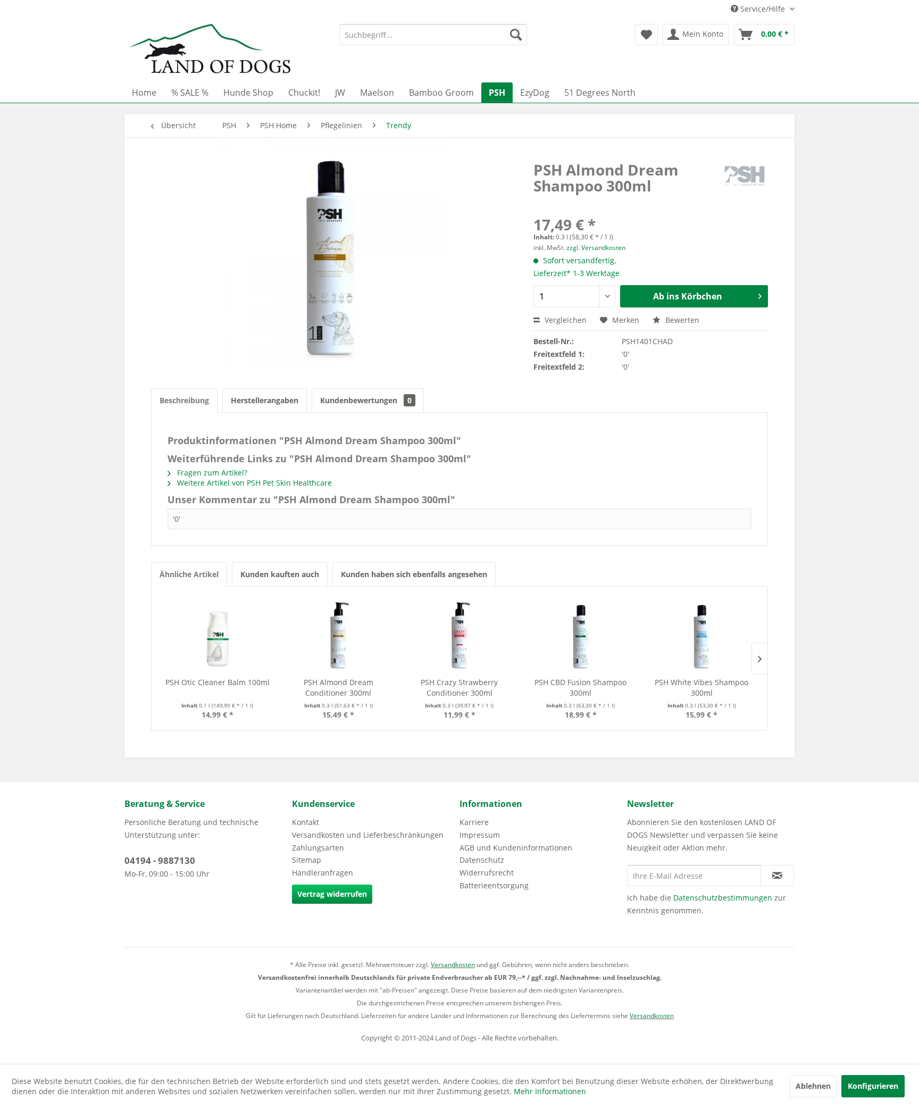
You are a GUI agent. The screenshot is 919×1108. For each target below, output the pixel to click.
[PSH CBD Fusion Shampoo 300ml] (580, 634)
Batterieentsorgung (494, 885)
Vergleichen (564, 320)
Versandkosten (453, 964)
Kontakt (305, 822)
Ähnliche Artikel (189, 574)
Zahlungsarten (318, 848)
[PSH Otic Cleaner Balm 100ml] (217, 634)
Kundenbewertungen (366, 400)
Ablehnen (813, 1086)
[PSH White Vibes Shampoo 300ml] (701, 634)
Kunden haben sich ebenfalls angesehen (414, 574)
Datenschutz (482, 860)
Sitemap (306, 860)
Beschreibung (184, 400)
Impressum (480, 835)
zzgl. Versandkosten (595, 247)
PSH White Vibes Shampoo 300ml (701, 687)
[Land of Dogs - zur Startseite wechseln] (210, 50)
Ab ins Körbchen (687, 296)
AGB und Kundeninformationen (516, 848)
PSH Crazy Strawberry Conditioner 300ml (459, 687)
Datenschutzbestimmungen (722, 898)
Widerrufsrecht (487, 873)
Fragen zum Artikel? (211, 473)
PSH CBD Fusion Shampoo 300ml (580, 687)
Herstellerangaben (264, 400)
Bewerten (681, 320)
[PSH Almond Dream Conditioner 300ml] (338, 634)
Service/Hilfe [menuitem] (762, 9)
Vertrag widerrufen (332, 894)
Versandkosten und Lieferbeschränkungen (368, 835)
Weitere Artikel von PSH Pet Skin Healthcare (253, 483)
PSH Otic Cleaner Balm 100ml (217, 682)
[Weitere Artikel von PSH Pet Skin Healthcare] (744, 180)
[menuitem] (433, 34)
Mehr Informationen (550, 1091)
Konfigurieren (873, 1086)
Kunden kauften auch (279, 574)
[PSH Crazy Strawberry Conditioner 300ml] (459, 634)
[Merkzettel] (646, 34)
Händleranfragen (322, 873)
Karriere (474, 822)
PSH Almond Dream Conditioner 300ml (338, 687)
